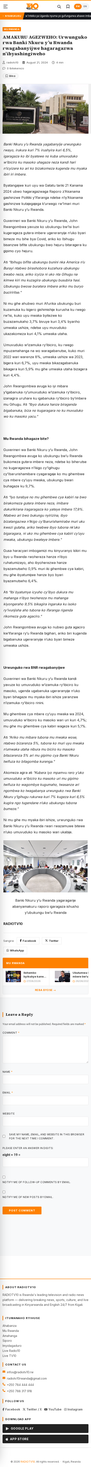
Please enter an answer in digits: (28, 1148)
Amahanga (10, 1336)
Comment (11, 1032)
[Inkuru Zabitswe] (68, 6)
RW (78, 6)
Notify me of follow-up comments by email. (37, 1182)
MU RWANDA (11, 29)
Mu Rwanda (11, 1330)
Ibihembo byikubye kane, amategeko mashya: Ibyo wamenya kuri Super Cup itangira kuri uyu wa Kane (34, 974)
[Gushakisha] (59, 6)
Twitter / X (34, 1409)
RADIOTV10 (28, 1461)
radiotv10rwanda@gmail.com (27, 1378)
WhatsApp (17, 950)
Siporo (7, 1340)
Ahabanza (10, 1325)
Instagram (75, 1409)
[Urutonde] (5, 6)
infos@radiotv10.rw (20, 1372)
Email (8, 1092)
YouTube (55, 1409)
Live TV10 (9, 1356)
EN (85, 6)
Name (8, 1071)
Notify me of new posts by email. (28, 1197)
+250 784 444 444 (20, 1385)
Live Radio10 (11, 1350)
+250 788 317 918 (19, 1391)
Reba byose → (45, 990)
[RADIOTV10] (32, 6)
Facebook (29, 940)
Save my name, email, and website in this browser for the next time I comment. (46, 1136)
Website (9, 1113)
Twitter (53, 940)
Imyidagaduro (12, 1345)
